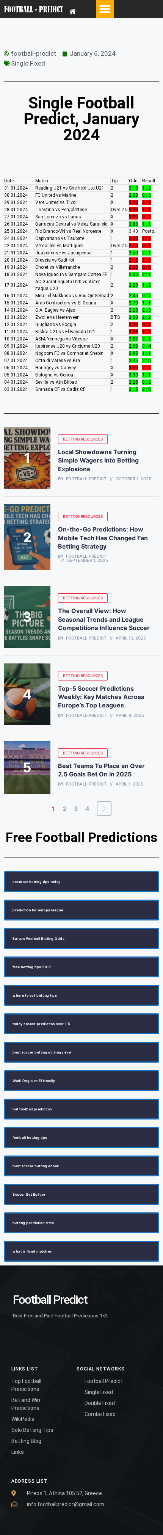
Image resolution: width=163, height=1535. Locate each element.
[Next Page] (104, 808)
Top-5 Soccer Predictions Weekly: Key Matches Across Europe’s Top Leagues (101, 697)
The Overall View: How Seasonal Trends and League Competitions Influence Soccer (104, 619)
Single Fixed (28, 63)
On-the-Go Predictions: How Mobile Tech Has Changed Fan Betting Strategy (103, 537)
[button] (105, 9)
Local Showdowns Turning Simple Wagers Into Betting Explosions (98, 460)
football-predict (86, 479)
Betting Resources (83, 439)
